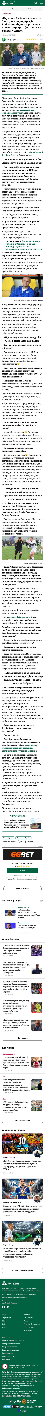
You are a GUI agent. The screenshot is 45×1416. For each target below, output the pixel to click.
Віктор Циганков (9, 1054)
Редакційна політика (10, 1350)
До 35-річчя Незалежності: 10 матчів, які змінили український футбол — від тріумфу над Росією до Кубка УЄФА (22, 1165)
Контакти (6, 1359)
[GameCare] (23, 1411)
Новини (27, 1315)
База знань (28, 1330)
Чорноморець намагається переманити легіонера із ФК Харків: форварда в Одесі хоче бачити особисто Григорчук (16, 967)
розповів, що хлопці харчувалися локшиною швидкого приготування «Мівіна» (19, 748)
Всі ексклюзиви (22, 1120)
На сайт (22, 870)
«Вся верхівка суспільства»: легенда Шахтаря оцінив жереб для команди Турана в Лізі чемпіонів (16, 1024)
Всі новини (23, 1038)
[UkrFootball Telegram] (8, 1307)
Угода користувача (9, 1347)
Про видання (7, 1337)
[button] (35, 3)
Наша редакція (8, 1356)
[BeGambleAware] (31, 1406)
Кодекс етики (7, 1353)
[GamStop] (11, 1406)
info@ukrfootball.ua (9, 1303)
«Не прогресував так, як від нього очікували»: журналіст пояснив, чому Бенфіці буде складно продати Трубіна (16, 1005)
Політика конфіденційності (13, 1340)
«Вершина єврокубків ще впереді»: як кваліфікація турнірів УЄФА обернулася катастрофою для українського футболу (22, 1252)
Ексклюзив (6, 14)
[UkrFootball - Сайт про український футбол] (8, 3)
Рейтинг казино (30, 1327)
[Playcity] (15, 1401)
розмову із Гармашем (19, 617)
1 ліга (4, 1324)
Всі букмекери (22, 889)
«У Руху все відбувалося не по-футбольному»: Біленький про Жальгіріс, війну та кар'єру (15, 1106)
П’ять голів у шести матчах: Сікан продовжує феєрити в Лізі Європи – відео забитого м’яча (16, 949)
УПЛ (4, 1076)
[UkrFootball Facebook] (3, 1307)
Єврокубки (6, 1318)
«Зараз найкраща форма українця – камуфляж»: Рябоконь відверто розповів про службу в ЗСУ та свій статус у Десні (16, 825)
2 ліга (4, 1327)
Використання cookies (11, 1344)
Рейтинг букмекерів (32, 1324)
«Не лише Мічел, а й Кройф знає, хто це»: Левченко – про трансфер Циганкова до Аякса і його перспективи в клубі (16, 1062)
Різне (26, 1321)
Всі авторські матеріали (22, 1270)
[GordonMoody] (29, 1401)
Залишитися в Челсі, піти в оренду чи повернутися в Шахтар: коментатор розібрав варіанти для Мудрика (22, 1209)
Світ (4, 1099)
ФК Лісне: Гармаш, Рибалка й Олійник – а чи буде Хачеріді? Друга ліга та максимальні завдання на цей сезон (24, 245)
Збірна (4, 1315)
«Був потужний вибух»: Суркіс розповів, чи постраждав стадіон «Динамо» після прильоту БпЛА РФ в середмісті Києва (16, 1084)
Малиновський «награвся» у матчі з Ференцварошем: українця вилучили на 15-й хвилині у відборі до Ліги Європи (16, 986)
